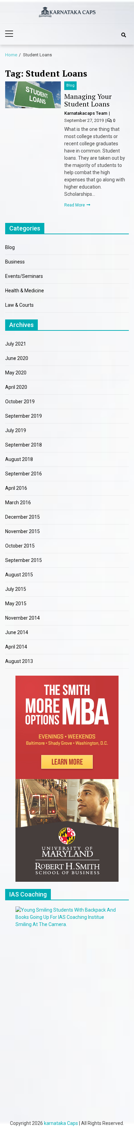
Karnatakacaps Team (86, 113)
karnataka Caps (61, 1123)
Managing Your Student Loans (88, 100)
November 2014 (22, 618)
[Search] (123, 35)
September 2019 (23, 416)
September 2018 (23, 445)
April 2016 (16, 488)
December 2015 (22, 517)
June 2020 (16, 358)
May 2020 (15, 372)
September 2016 (23, 473)
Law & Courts (19, 305)
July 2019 (15, 430)
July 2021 (15, 344)
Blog (70, 85)
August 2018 (19, 459)
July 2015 (15, 589)
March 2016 (18, 502)
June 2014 (16, 632)
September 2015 (23, 560)
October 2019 (20, 401)
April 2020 (16, 387)
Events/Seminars (24, 276)
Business (15, 261)
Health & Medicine (24, 290)
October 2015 (20, 546)
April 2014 (16, 647)
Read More (75, 205)
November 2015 (22, 531)
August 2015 (19, 574)
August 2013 (19, 661)
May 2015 (15, 603)
